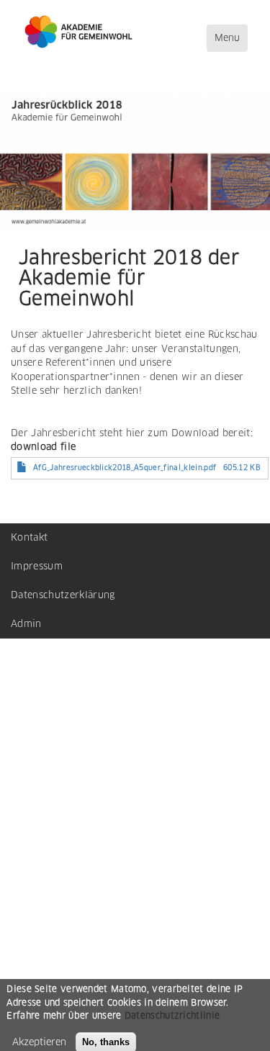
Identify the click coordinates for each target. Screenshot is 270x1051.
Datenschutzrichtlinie (172, 1015)
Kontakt (29, 537)
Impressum (37, 566)
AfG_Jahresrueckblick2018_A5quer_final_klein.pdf (124, 467)
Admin (26, 624)
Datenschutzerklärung (63, 595)
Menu (231, 42)
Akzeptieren (39, 1042)
